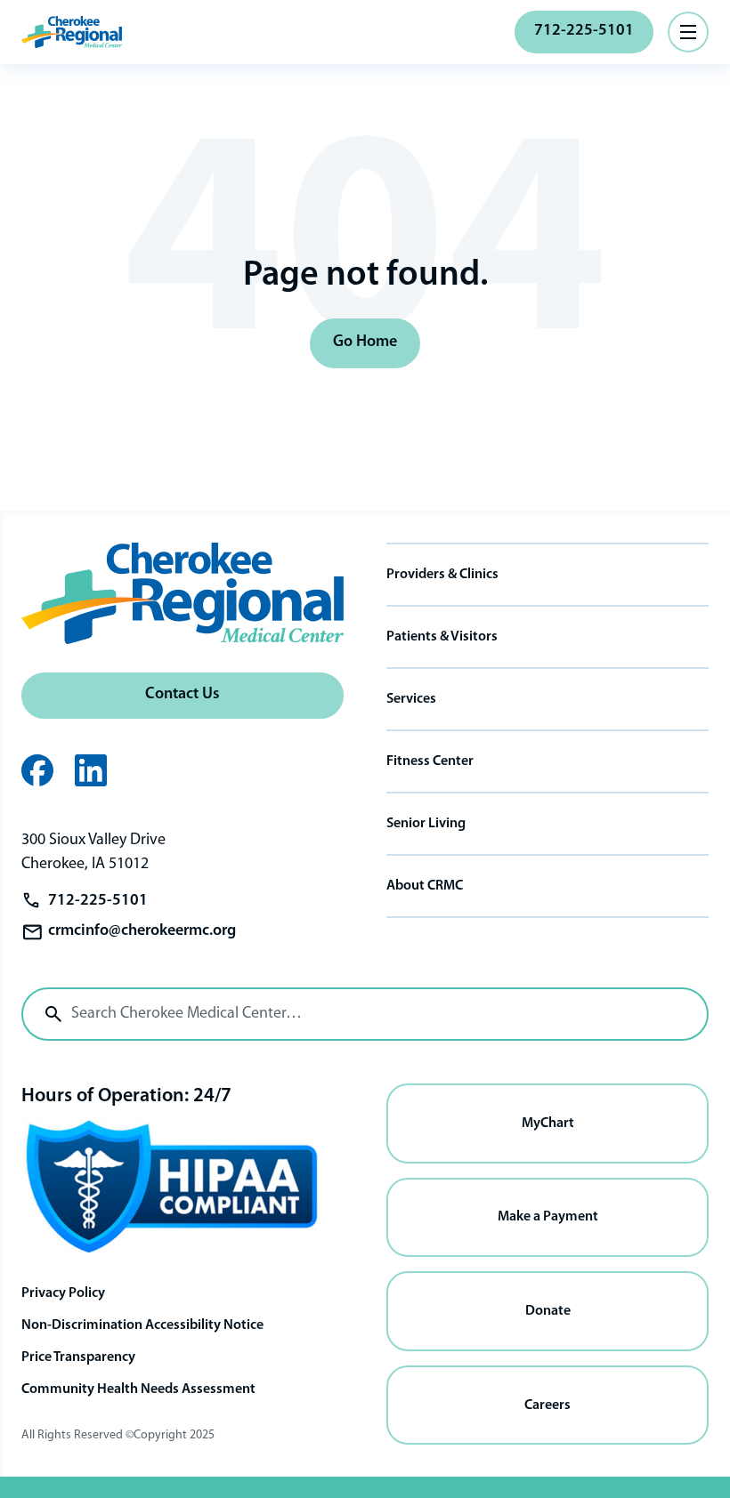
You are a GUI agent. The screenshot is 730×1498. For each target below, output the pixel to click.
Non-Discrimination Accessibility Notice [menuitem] (142, 1325)
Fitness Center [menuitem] (430, 761)
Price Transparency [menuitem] (78, 1357)
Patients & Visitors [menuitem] (442, 637)
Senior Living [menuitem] (426, 824)
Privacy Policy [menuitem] (63, 1293)
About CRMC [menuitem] (424, 886)
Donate (548, 1311)
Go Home (365, 342)
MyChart (548, 1123)
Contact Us (182, 695)
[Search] (53, 1014)
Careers (547, 1405)
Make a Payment (548, 1217)
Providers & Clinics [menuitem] (442, 575)
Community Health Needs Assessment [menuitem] (138, 1389)
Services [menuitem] (411, 699)
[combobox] (365, 1014)
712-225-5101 (584, 31)
